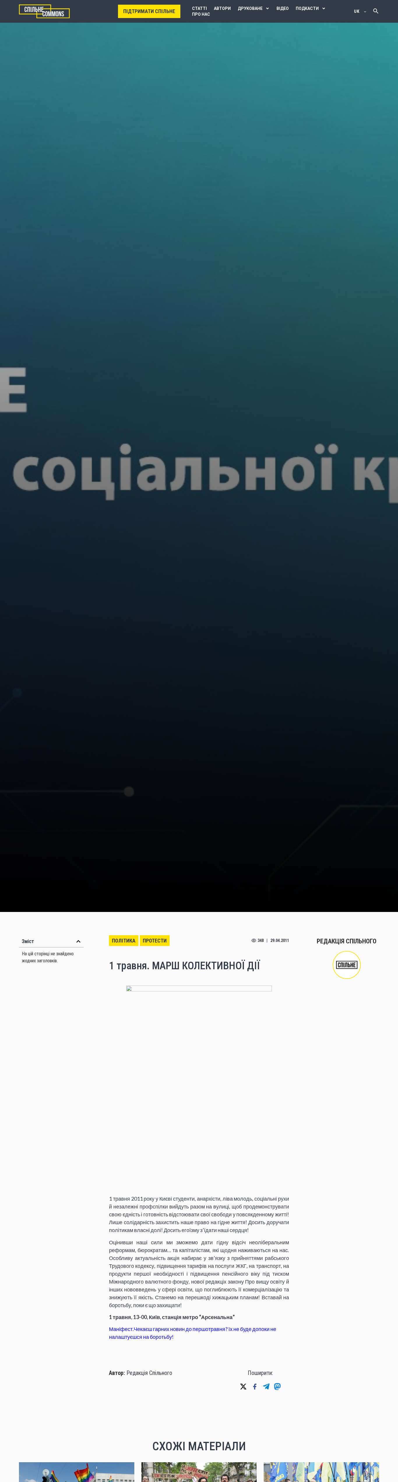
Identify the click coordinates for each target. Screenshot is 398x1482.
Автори (222, 8)
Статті (199, 8)
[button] (78, 941)
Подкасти (307, 8)
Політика (123, 941)
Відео (283, 8)
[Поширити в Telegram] (266, 1386)
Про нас (201, 14)
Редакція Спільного (149, 1372)
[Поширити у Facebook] (254, 1386)
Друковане (250, 8)
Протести (155, 941)
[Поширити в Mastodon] (277, 1386)
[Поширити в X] (243, 1386)
